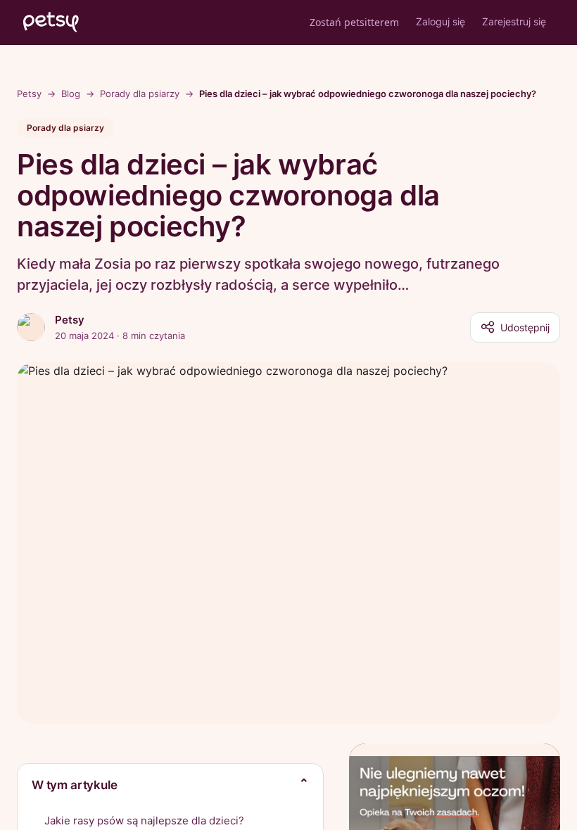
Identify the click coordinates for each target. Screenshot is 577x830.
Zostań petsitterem (354, 22)
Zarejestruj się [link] (514, 21)
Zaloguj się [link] (440, 21)
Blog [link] (70, 93)
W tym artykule (75, 785)
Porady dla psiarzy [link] (139, 93)
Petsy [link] (29, 93)
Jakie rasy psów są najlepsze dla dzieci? (144, 820)
